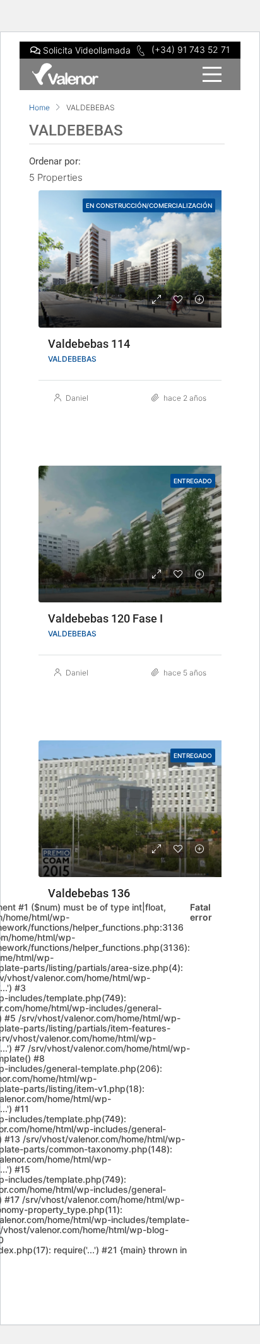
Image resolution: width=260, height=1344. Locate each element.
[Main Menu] (130, 74)
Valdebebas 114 (89, 343)
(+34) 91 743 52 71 (189, 49)
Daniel (77, 398)
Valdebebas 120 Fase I (105, 618)
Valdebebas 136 (89, 893)
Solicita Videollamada (85, 50)
